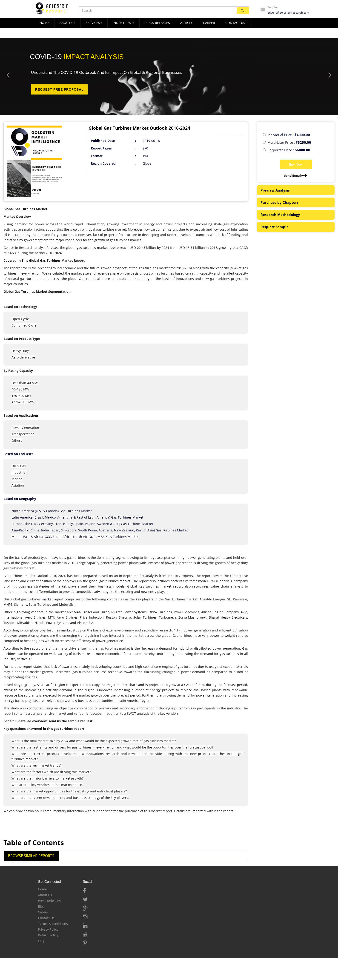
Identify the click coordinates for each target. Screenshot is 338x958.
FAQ (41, 941)
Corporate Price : (288, 150)
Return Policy (48, 935)
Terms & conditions (53, 923)
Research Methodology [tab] (280, 214)
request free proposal (59, 89)
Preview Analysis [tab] (275, 190)
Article (186, 22)
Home (42, 889)
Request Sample (275, 226)
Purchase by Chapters (279, 202)
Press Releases (157, 22)
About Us (45, 895)
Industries (122, 22)
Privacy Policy (48, 929)
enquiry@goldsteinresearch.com (288, 12)
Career (209, 22)
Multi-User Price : (289, 142)
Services (93, 22)
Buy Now (296, 164)
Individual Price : (288, 134)
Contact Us (46, 918)
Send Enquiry (294, 175)
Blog (41, 906)
